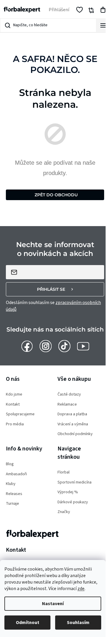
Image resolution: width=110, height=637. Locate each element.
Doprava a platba (72, 414)
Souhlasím (78, 622)
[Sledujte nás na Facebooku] (27, 346)
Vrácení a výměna (72, 424)
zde (80, 588)
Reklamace (67, 404)
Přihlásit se (51, 289)
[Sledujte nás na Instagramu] (46, 346)
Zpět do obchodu (56, 194)
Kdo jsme (14, 394)
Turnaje (12, 504)
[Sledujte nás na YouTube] (83, 346)
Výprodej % (67, 492)
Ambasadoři (16, 474)
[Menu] (103, 25)
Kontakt (13, 404)
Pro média (15, 424)
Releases (14, 494)
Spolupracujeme (20, 414)
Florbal (63, 472)
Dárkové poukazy (72, 502)
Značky (63, 512)
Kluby (11, 484)
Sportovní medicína (74, 482)
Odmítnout (27, 622)
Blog (10, 464)
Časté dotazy (69, 394)
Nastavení (53, 603)
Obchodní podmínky (75, 434)
